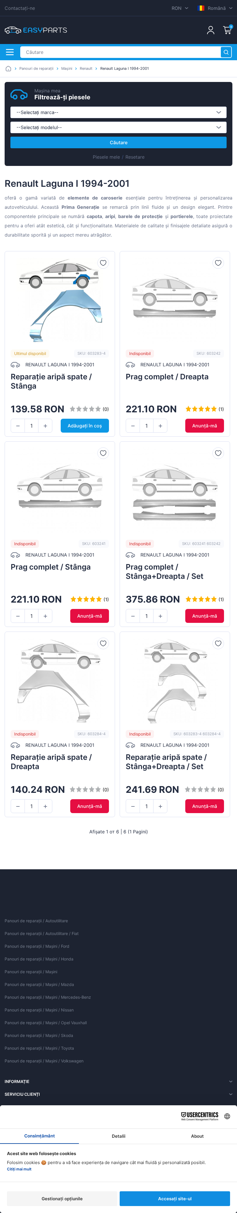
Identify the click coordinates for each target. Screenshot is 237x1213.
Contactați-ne (20, 8)
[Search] (226, 52)
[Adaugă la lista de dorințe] (103, 263)
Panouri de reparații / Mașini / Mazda (39, 984)
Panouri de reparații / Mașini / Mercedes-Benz (48, 997)
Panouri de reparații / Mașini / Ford (37, 946)
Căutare (118, 142)
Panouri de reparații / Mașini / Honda (39, 958)
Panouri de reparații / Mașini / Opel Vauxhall (46, 1022)
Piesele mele (106, 157)
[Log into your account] (210, 30)
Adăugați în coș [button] (85, 426)
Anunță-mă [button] (204, 426)
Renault (86, 68)
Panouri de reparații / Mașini (31, 971)
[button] (18, 426)
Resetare (135, 157)
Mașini (66, 68)
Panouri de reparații (36, 68)
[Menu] (10, 52)
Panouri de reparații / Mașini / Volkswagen (44, 1060)
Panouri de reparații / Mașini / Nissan (39, 1009)
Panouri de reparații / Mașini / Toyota (39, 1048)
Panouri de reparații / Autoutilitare (36, 920)
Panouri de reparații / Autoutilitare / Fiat (42, 933)
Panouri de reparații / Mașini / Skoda (39, 1035)
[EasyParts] (36, 30)
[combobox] (118, 112)
